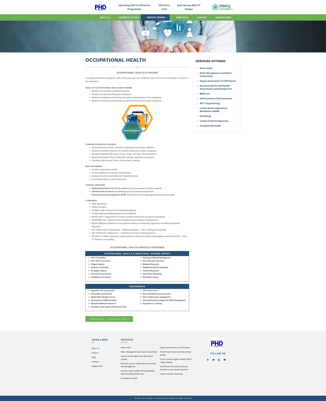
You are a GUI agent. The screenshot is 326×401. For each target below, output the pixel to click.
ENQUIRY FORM (223, 17)
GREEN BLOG (182, 17)
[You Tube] (225, 360)
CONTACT (202, 17)
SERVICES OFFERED (156, 17)
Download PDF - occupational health (109, 319)
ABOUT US (105, 17)
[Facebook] (209, 360)
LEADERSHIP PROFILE (128, 17)
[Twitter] (214, 360)
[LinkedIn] (220, 360)
